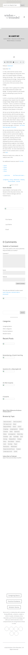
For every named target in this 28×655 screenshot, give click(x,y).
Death (11, 431)
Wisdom (22, 38)
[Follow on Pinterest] (13, 2)
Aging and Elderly (7, 426)
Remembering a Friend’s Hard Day (13, 355)
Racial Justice (6, 446)
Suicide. (22, 161)
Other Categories (7, 328)
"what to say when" (17, 421)
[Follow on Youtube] (20, 2)
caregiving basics (14, 429)
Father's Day (20, 434)
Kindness (18, 441)
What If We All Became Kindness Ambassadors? (12, 411)
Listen (4, 444)
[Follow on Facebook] (8, 2)
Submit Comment (20, 283)
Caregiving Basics (7, 326)
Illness (4, 441)
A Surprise (6, 396)
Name (4, 270)
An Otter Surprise (8, 383)
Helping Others (12, 439)
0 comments (18, 40)
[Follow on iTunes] (15, 2)
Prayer (15, 444)
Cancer (19, 426)
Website (5, 277)
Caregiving (5, 179)
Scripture (18, 449)
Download (10, 65)
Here (6, 152)
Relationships (14, 446)
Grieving (5, 439)
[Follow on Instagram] (18, 2)
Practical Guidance (8, 331)
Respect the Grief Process (9, 449)
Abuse (14, 424)
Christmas (5, 431)
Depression (14, 38)
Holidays (19, 439)
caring (11, 179)
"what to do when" (7, 421)
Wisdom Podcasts (11, 40)
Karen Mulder (8, 38)
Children (21, 429)
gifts (11, 436)
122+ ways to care (7, 424)
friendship (5, 436)
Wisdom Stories (7, 333)
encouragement (11, 434)
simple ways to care (7, 451)
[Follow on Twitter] (10, 2)
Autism (14, 426)
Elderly (4, 434)
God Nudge (16, 436)
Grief (21, 436)
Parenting (10, 444)
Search (22, 312)
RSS (10, 69)
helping (22, 179)
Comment (6, 253)
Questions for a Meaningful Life (12, 369)
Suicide (18, 38)
